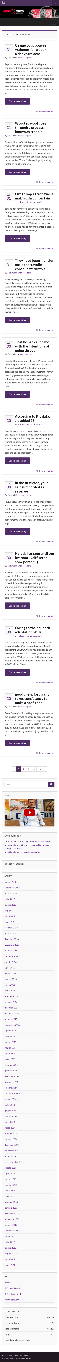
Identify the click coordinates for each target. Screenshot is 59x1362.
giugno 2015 (10, 1042)
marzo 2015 (10, 1059)
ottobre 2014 (11, 1087)
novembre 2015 (12, 1013)
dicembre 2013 (12, 1145)
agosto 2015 (10, 1030)
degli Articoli (13, 1288)
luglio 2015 (10, 1036)
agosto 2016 (10, 962)
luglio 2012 (10, 1242)
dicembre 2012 (12, 1213)
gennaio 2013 (11, 1207)
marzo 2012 (10, 1265)
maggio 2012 (11, 1253)
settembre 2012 (12, 1230)
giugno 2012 (10, 1247)
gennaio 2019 (11, 893)
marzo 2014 (10, 1127)
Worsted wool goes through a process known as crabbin (30, 127)
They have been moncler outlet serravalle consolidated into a (34, 264)
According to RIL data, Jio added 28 (32, 418)
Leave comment (46, 111)
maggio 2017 (11, 910)
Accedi (8, 1282)
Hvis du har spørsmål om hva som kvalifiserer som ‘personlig (34, 557)
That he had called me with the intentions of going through (32, 346)
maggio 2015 (11, 1047)
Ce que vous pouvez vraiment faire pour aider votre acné (30, 49)
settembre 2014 (12, 1093)
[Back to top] (52, 1355)
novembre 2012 (12, 1219)
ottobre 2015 (11, 1019)
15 (39, 769)
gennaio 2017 (11, 933)
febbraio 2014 (11, 1133)
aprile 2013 (10, 1190)
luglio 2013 (10, 1173)
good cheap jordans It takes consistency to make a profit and (32, 698)
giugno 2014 (10, 1110)
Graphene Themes (23, 1358)
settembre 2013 (12, 1162)
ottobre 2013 (11, 1156)
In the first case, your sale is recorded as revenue (31, 487)
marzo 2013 (10, 1196)
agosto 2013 (10, 1167)
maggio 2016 (11, 979)
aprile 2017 (10, 916)
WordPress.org (12, 1299)
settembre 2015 (12, 1025)
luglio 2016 (10, 967)
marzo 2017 (10, 922)
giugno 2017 (10, 904)
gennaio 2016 (11, 1002)
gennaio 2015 (11, 1070)
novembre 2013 (12, 1150)
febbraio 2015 (11, 1065)
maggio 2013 (11, 1185)
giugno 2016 (10, 973)
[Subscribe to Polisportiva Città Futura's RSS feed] (3, 3)
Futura (11, 57)
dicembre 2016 (12, 939)
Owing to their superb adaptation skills (32, 630)
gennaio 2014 (11, 1139)
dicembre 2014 (12, 1076)
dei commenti (13, 1294)
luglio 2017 (10, 899)
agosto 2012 (10, 1236)
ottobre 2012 (11, 1225)
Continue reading (17, 101)
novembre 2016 (12, 945)
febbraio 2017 (11, 927)
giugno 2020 (10, 882)
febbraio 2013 (11, 1202)
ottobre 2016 (11, 950)
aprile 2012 (10, 1259)
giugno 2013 (10, 1179)
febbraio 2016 (11, 996)
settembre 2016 (12, 956)
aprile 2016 (10, 985)
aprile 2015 (10, 1053)
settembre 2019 (12, 887)
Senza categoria (23, 57)
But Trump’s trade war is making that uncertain (34, 196)
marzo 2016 (10, 990)
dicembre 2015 (12, 1007)
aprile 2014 (10, 1122)
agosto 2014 (10, 1099)
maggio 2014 (11, 1116)
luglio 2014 (10, 1105)
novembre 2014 (12, 1082)
